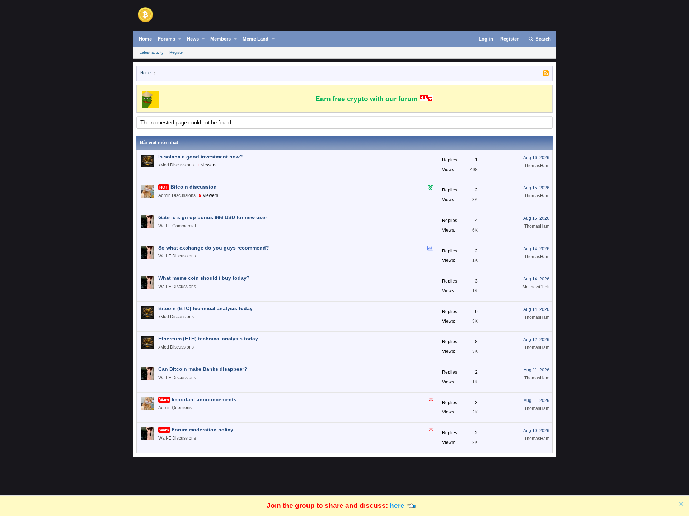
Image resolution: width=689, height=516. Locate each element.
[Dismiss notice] (680, 504)
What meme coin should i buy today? (204, 278)
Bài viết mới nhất (159, 142)
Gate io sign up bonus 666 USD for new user (212, 217)
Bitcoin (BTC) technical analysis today (205, 308)
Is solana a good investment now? (200, 157)
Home (145, 39)
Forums (166, 39)
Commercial (184, 225)
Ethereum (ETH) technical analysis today (208, 338)
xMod (163, 164)
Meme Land (255, 39)
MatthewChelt (535, 286)
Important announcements (204, 399)
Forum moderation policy (202, 429)
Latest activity (152, 52)
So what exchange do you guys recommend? (213, 248)
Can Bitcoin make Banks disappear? (202, 369)
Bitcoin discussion (193, 187)
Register (176, 52)
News (193, 39)
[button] (180, 39)
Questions (182, 407)
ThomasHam (536, 165)
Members (220, 39)
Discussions (182, 164)
